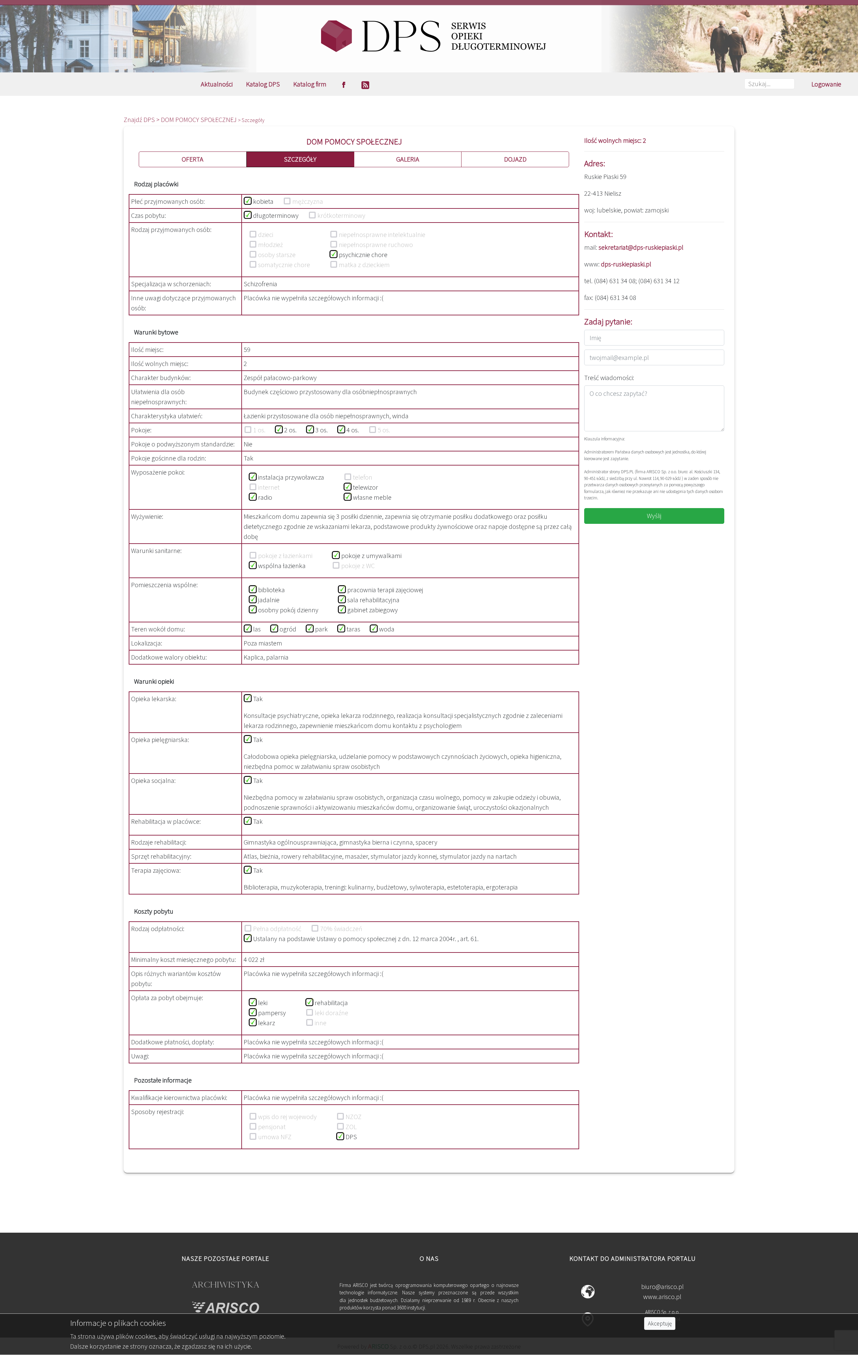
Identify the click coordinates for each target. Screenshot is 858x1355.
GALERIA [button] (407, 159)
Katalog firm (309, 84)
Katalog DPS (263, 84)
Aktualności (217, 84)
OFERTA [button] (192, 159)
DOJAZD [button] (515, 159)
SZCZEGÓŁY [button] (300, 159)
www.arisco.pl (662, 1296)
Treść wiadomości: (609, 377)
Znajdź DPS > (142, 119)
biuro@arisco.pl (662, 1286)
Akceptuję (660, 1323)
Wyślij (654, 515)
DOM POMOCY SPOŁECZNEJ (199, 119)
